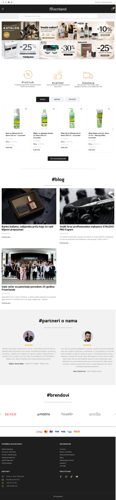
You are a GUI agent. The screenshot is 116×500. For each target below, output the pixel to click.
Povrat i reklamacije (9, 455)
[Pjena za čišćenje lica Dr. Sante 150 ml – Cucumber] (16, 118)
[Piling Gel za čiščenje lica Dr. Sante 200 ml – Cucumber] (72, 118)
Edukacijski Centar (67, 460)
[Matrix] (44, 414)
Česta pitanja (7, 463)
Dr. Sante (9, 138)
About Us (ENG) (65, 452)
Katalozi (63, 463)
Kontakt (63, 466)
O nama (63, 449)
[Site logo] (58, 9)
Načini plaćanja (7, 449)
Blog (61, 457)
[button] (26, 109)
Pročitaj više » (6, 237)
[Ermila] (100, 414)
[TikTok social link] (11, 2)
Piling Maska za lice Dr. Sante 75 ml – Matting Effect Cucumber (98, 136)
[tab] (42, 99)
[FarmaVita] (72, 414)
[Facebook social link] (3, 2)
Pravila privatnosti (8, 457)
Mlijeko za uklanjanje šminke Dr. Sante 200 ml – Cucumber (43, 136)
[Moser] (16, 414)
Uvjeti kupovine (7, 460)
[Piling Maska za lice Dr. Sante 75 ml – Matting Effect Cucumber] (99, 118)
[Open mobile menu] (3, 9)
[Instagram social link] (5, 2)
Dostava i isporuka (9, 452)
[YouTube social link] (8, 2)
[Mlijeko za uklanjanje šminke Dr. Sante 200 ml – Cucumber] (44, 118)
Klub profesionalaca (67, 455)
